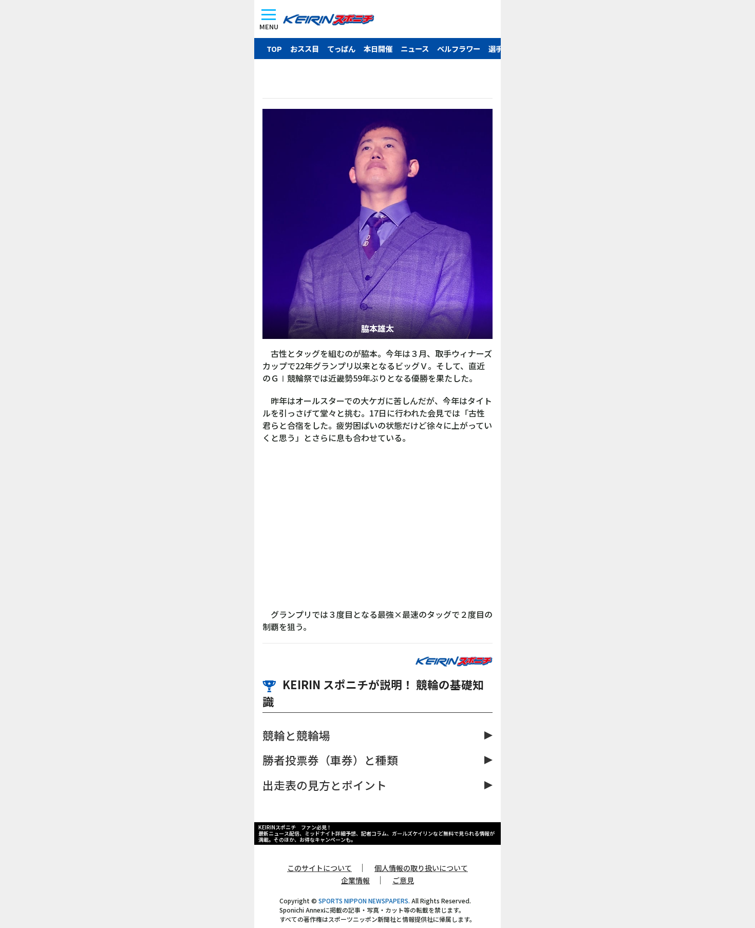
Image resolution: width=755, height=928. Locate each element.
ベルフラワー (458, 48)
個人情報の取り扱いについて (421, 868)
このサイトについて (319, 868)
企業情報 (355, 880)
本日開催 (378, 48)
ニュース (415, 48)
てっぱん (341, 48)
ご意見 (403, 880)
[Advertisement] (377, 531)
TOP (274, 48)
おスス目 (304, 48)
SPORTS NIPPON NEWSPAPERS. (364, 900)
